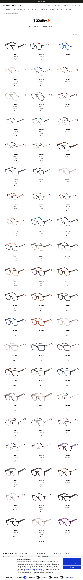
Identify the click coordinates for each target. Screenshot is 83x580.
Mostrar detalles (69, 577)
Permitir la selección (72, 563)
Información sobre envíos (42, 556)
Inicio (4, 13)
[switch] (38, 577)
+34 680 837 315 (8, 556)
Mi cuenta (22, 556)
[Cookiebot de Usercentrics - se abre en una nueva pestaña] (8, 577)
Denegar (72, 567)
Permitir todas (72, 560)
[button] (49, 5)
